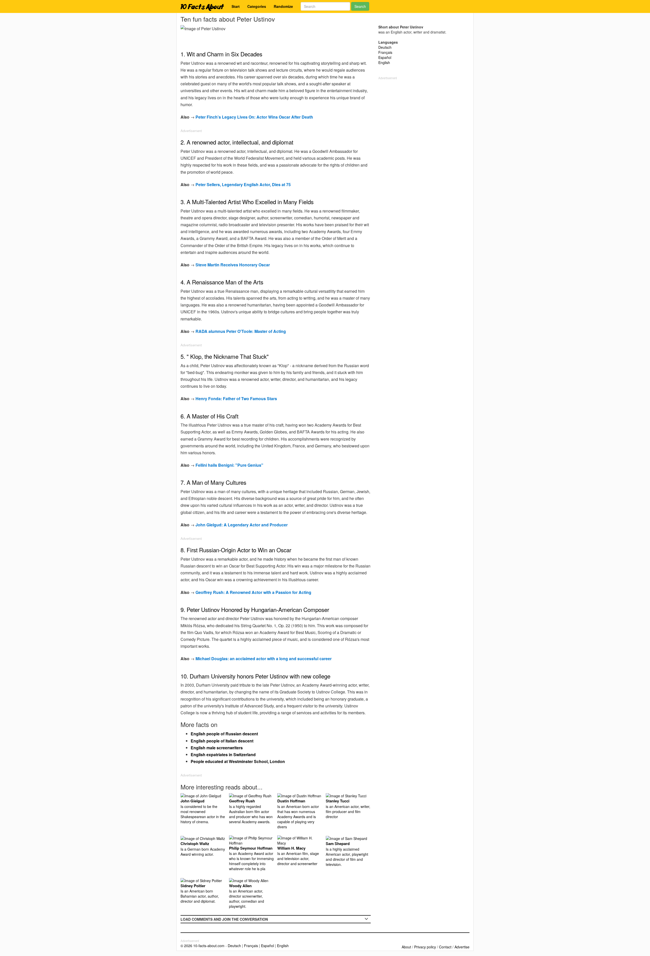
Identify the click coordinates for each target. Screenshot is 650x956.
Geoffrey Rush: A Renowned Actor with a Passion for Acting (253, 592)
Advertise (461, 946)
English (384, 62)
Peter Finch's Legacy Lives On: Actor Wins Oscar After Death (254, 117)
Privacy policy (425, 946)
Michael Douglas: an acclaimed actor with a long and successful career (264, 658)
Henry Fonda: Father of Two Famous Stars (236, 398)
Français (385, 52)
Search (360, 6)
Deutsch (385, 47)
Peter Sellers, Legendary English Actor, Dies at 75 (243, 184)
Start (236, 6)
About (406, 946)
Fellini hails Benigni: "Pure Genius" (229, 465)
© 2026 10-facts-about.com (202, 945)
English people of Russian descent (224, 734)
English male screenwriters (217, 748)
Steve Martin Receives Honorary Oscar (233, 265)
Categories (256, 6)
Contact (445, 946)
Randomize (283, 6)
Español (384, 57)
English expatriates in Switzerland (223, 754)
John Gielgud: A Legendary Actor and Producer (242, 525)
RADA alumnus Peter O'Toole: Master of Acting (241, 331)
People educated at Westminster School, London (238, 761)
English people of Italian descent (222, 741)
